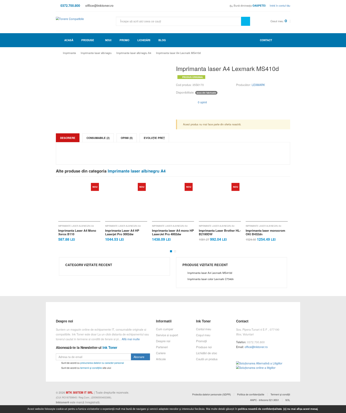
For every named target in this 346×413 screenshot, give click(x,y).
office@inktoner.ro (256, 347)
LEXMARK (258, 85)
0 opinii (202, 102)
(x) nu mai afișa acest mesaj (300, 408)
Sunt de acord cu (92, 362)
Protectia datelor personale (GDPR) (211, 394)
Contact (265, 40)
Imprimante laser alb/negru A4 (133, 53)
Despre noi (163, 341)
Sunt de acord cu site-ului (86, 367)
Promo (124, 40)
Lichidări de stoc (206, 353)
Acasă (68, 40)
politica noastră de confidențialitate (260, 408)
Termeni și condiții (280, 394)
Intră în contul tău (279, 5)
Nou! (108, 40)
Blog (162, 40)
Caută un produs (207, 359)
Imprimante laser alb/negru (96, 53)
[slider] (184, 101)
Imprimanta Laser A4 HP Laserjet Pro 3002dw (75, 232)
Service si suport (167, 335)
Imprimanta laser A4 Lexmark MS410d (178, 53)
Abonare (139, 357)
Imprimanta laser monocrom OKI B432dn (218, 232)
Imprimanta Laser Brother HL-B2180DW (173, 232)
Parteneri (162, 347)
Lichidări (143, 40)
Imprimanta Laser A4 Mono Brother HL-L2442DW (265, 232)
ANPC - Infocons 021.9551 (264, 400)
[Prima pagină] (58, 53)
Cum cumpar (164, 329)
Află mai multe (131, 339)
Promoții (201, 341)
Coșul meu (203, 335)
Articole (161, 359)
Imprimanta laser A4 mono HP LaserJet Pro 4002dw (126, 232)
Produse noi (204, 347)
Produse (87, 40)
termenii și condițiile (91, 367)
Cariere (161, 353)
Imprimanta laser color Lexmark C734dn (210, 279)
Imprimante (69, 53)
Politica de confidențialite (250, 394)
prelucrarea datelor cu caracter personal (102, 362)
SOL (287, 400)
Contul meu (203, 329)
